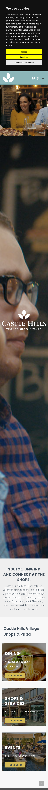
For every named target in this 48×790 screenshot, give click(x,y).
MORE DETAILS (15, 675)
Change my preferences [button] (24, 62)
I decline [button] (24, 57)
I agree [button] (24, 52)
